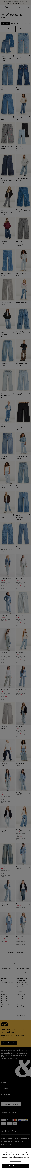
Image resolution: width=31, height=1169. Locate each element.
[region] (15, 1158)
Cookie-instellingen (15, 1161)
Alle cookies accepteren (15, 1165)
